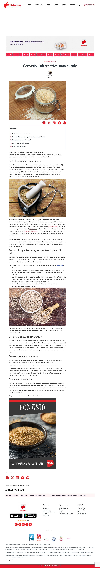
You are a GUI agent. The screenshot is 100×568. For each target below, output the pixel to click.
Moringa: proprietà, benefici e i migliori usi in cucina (68, 495)
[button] (44, 123)
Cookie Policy (81, 510)
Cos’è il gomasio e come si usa (21, 134)
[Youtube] (23, 524)
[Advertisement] (50, 21)
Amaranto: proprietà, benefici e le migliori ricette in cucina (25, 495)
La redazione (46, 510)
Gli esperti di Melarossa (49, 512)
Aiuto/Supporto (63, 508)
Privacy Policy (81, 508)
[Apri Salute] (58, 5)
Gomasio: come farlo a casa (20, 143)
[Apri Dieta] (32, 5)
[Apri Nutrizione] (42, 5)
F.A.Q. (61, 512)
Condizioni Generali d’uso (66, 513)
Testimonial (62, 510)
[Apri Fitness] (67, 5)
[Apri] (80, 5)
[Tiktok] (30, 524)
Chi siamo (46, 508)
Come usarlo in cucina (18, 146)
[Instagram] (19, 524)
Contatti (45, 513)
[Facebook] (16, 524)
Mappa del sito (82, 513)
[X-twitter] (26, 524)
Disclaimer (46, 515)
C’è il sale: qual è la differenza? (21, 140)
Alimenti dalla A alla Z (50, 61)
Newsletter (81, 512)
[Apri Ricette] (50, 5)
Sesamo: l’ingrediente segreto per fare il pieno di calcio (29, 137)
